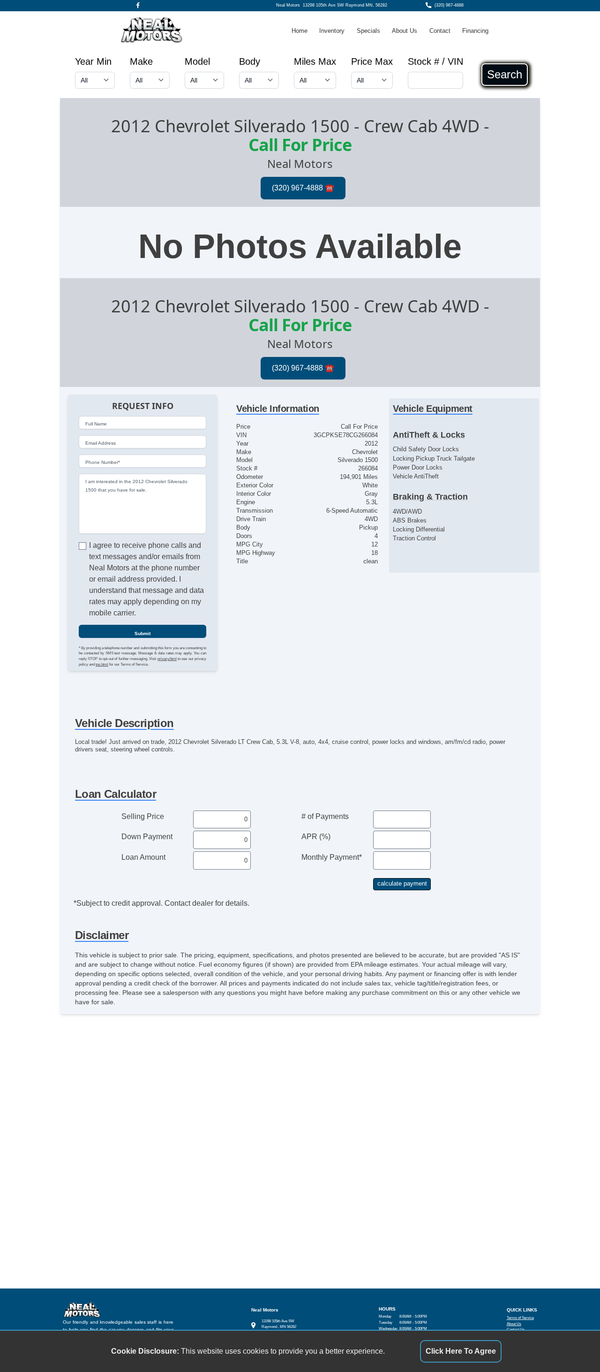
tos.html (102, 664)
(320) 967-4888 (449, 5)
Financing (475, 30)
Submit (142, 633)
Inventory (332, 30)
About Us (404, 30)
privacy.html (167, 659)
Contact (439, 30)
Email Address (100, 443)
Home (300, 30)
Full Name (96, 424)
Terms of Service (520, 1318)
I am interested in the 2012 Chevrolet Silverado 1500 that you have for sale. (136, 486)
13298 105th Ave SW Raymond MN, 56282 (345, 5)
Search (504, 74)
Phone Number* (102, 462)
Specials (368, 30)
